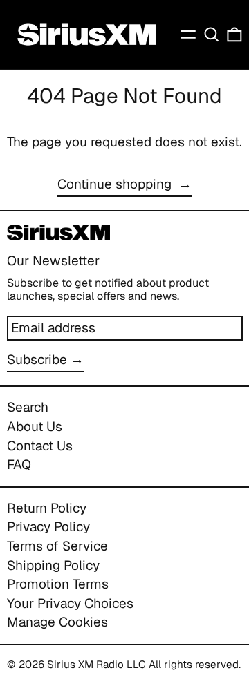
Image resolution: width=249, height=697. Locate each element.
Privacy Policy (48, 526)
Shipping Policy (53, 565)
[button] (211, 35)
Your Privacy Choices (70, 603)
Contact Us (40, 446)
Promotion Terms (58, 584)
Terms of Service (57, 546)
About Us (34, 426)
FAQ (19, 464)
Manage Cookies (57, 622)
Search (27, 407)
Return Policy (46, 508)
